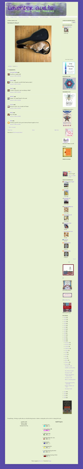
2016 (65, 337)
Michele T (12, 96)
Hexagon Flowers (13, 17)
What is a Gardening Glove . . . (70, 380)
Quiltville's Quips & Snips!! (69, 181)
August (66, 350)
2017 (65, 335)
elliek (11, 120)
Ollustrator (41, 461)
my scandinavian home (68, 231)
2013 (65, 391)
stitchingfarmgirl (67, 198)
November (67, 344)
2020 (65, 329)
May (66, 356)
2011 (65, 395)
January (67, 364)
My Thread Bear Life (68, 215)
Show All (74, 258)
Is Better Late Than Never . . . (70, 368)
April (66, 358)
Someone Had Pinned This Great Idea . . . (70, 383)
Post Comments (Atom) (17, 132)
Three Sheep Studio (67, 223)
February (67, 362)
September (67, 348)
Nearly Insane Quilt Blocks (24, 17)
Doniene (11, 104)
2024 (65, 321)
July (66, 352)
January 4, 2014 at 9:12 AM (15, 84)
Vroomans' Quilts (13, 72)
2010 (65, 397)
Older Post (57, 130)
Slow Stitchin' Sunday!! (69, 370)
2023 (65, 323)
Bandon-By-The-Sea (67, 27)
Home (8, 17)
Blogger (49, 461)
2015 (65, 339)
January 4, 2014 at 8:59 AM (15, 76)
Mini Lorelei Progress (44, 17)
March (66, 360)
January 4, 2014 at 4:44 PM (15, 116)
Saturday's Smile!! (68, 366)
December (67, 342)
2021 (65, 327)
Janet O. (11, 88)
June (66, 354)
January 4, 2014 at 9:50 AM (15, 108)
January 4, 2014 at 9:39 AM (15, 100)
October (67, 346)
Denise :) (11, 80)
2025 (65, 319)
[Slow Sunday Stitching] (69, 136)
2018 (65, 333)
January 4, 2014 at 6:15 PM (15, 124)
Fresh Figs (66, 239)
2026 (65, 317)
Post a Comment (12, 127)
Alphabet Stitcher (67, 242)
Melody (11, 112)
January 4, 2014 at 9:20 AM (15, 92)
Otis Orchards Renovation (55, 17)
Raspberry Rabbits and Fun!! (69, 386)
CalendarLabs (71, 59)
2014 (65, 341)
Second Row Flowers (34, 17)
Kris (70, 172)
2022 (65, 325)
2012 (65, 393)
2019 (65, 331)
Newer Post (10, 130)
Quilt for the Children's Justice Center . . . (69, 375)
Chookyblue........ (66, 190)
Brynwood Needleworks (68, 206)
